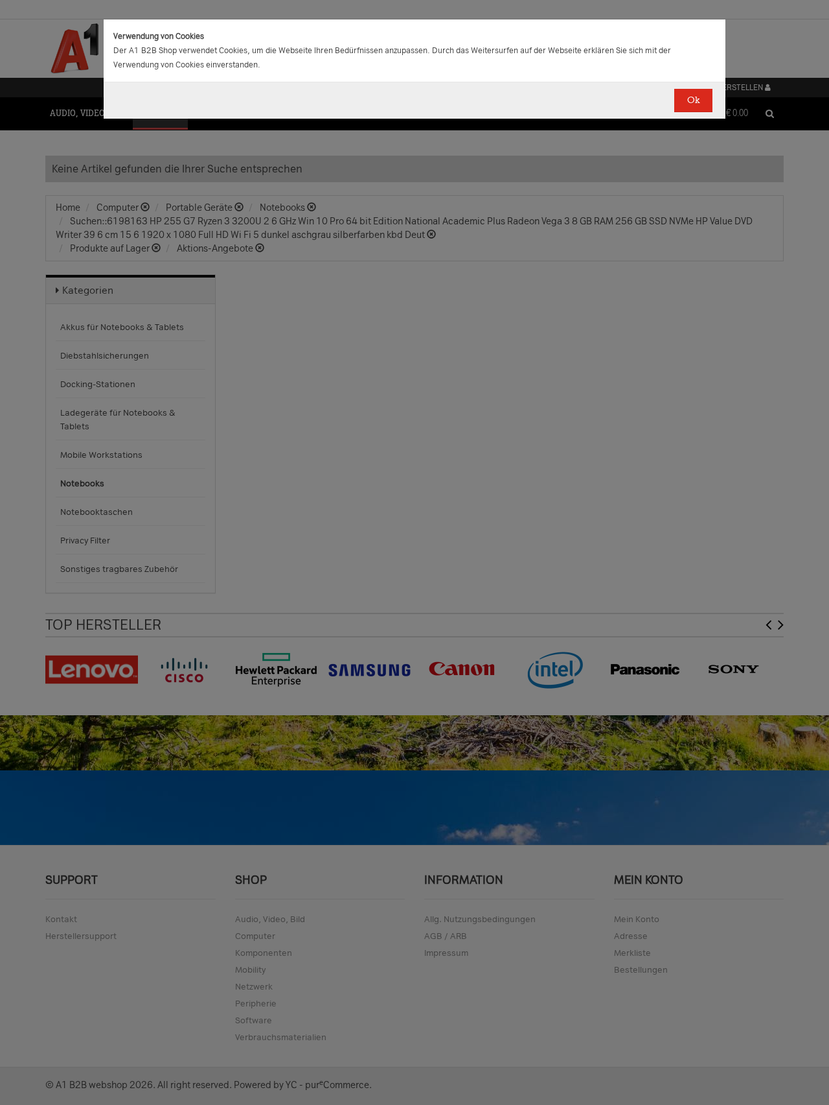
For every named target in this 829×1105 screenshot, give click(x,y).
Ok (693, 100)
